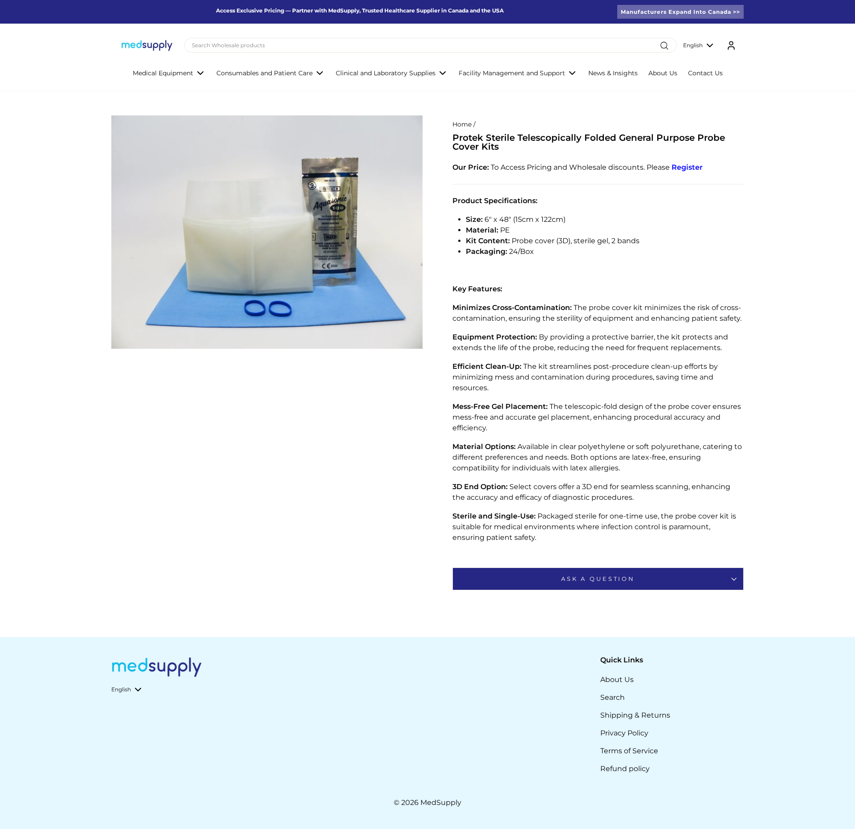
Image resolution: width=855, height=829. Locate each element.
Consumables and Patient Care (264, 73)
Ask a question (598, 579)
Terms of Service (629, 751)
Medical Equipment (163, 73)
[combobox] (430, 45)
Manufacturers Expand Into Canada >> (680, 11)
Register (687, 167)
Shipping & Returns (635, 715)
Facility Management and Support (512, 73)
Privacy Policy (624, 733)
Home (462, 124)
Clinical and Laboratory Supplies (386, 73)
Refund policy (625, 768)
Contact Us (705, 73)
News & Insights (613, 73)
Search (612, 697)
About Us (662, 73)
